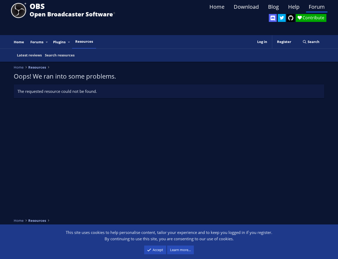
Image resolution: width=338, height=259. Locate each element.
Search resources (59, 55)
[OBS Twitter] (282, 18)
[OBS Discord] (273, 18)
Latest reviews (29, 55)
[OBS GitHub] (291, 18)
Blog (273, 6)
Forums (36, 42)
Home (216, 6)
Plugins (59, 42)
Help (293, 6)
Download (246, 6)
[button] (47, 42)
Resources (84, 41)
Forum (317, 6)
